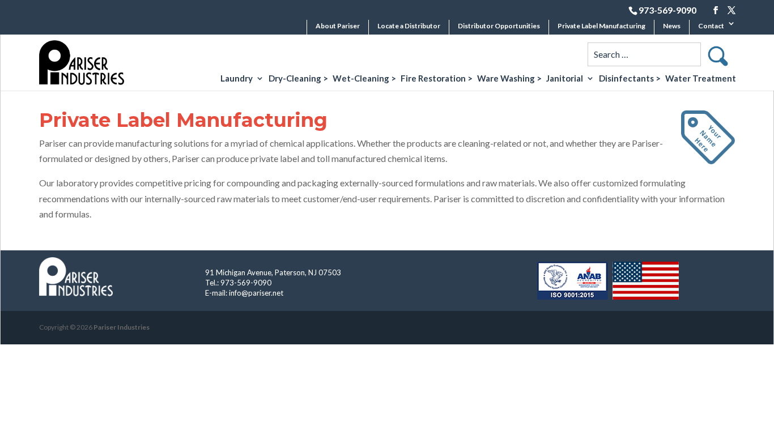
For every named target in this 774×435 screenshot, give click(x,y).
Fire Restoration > (437, 78)
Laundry (236, 78)
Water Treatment (700, 78)
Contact (711, 26)
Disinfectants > (630, 78)
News (672, 26)
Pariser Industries (121, 327)
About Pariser (338, 26)
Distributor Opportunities (499, 26)
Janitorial (564, 78)
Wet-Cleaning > (364, 78)
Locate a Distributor (408, 26)
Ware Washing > (509, 78)
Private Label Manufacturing (601, 26)
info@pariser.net (256, 292)
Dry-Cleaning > (298, 78)
